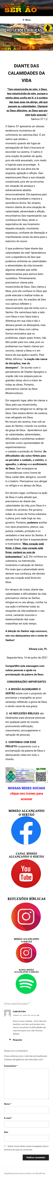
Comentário (10, 1066)
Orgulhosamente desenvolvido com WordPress (24, 1173)
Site (6, 1132)
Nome (7, 1104)
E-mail (8, 1118)
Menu (28, 20)
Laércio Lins (19, 1011)
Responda (17, 1040)
